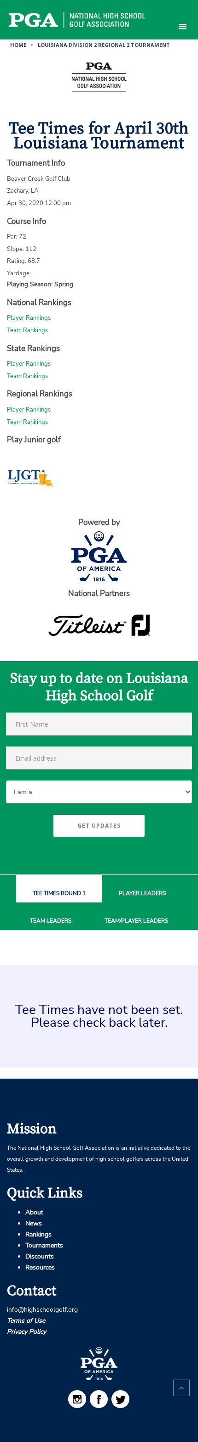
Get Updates (99, 826)
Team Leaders (50, 921)
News (33, 1223)
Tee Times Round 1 (59, 893)
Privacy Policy (26, 1331)
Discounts (39, 1256)
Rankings (38, 1234)
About (34, 1212)
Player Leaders (142, 893)
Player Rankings (29, 318)
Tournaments (44, 1245)
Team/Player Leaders (136, 921)
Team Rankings (27, 330)
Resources (40, 1267)
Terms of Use (26, 1320)
